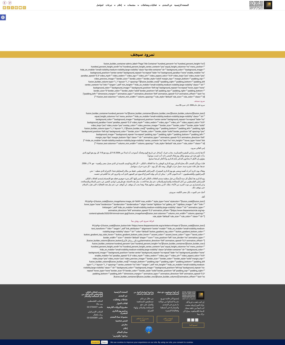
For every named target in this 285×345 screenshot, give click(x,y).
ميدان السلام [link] (122, 332)
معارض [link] (124, 324)
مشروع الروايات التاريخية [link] (117, 307)
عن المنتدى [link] (167, 5)
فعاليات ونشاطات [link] (149, 5)
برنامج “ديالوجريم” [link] (120, 335)
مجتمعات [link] (131, 5)
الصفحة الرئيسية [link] (181, 5)
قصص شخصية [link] (121, 320)
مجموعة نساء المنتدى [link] (119, 316)
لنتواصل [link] (99, 5)
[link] (3, 17)
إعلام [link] (119, 5)
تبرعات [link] (109, 5)
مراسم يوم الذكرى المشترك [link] (120, 312)
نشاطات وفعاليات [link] (120, 299)
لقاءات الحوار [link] (122, 303)
